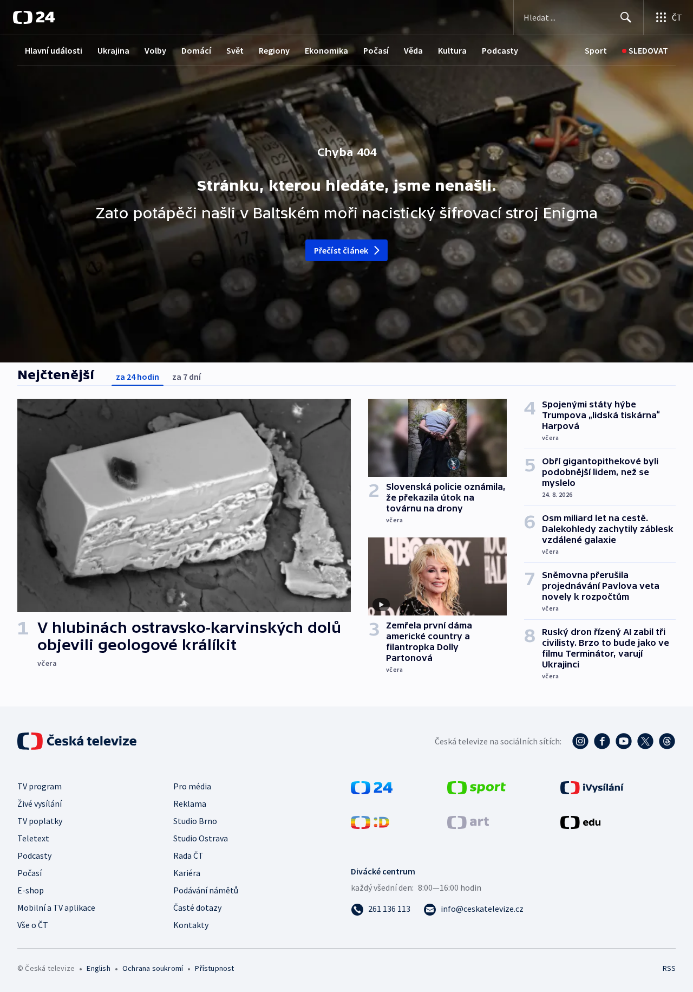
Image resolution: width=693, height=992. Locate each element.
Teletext (33, 838)
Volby (155, 50)
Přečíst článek (341, 250)
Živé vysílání (39, 803)
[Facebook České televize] (602, 741)
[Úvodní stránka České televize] (78, 741)
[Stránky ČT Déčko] (370, 821)
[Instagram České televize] (580, 741)
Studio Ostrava (200, 838)
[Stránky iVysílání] (592, 786)
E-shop (30, 890)
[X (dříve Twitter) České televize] (645, 741)
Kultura (452, 50)
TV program (39, 786)
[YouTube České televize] (623, 741)
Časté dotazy (197, 907)
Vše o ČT (32, 924)
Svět (235, 50)
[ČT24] (34, 17)
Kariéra (186, 872)
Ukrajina (113, 50)
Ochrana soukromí (152, 968)
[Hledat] (626, 17)
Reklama (189, 803)
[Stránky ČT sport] (476, 786)
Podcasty (500, 50)
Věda (413, 50)
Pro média (192, 786)
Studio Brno (195, 820)
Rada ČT (188, 855)
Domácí (196, 50)
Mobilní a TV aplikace (56, 907)
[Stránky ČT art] (468, 821)
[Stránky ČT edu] (580, 821)
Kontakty (190, 924)
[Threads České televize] (667, 741)
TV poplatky (39, 820)
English (98, 968)
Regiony (274, 50)
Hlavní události (53, 50)
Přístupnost (214, 968)
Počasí (376, 50)
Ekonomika (326, 50)
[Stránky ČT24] (372, 786)
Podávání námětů (205, 890)
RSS (669, 968)
